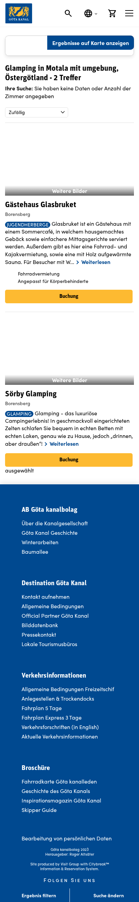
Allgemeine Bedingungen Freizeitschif (68, 688)
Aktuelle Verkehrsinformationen (60, 736)
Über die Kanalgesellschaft (55, 523)
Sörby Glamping (31, 394)
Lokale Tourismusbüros (49, 643)
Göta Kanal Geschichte (50, 532)
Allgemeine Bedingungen (53, 606)
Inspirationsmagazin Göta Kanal (61, 800)
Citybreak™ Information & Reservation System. (74, 866)
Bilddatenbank (40, 625)
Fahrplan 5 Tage (42, 707)
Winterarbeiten (40, 542)
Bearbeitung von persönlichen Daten (67, 838)
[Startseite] (18, 13)
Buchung (68, 296)
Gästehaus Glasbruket (40, 205)
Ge (25, 790)
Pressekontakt (39, 634)
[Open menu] (129, 13)
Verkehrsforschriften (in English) (60, 726)
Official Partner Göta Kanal (55, 615)
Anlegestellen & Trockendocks (58, 698)
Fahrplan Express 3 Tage (52, 717)
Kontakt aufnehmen (46, 596)
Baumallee (35, 551)
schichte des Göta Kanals (59, 790)
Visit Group (70, 863)
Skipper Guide (39, 809)
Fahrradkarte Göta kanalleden (59, 781)
